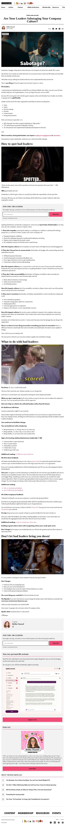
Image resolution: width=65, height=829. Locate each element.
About (57, 819)
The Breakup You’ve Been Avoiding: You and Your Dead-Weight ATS (28, 780)
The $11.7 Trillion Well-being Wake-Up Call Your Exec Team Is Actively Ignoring (31, 785)
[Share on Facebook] (53, 29)
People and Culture (32, 15)
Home (3, 7)
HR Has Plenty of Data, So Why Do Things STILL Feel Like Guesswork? (29, 789)
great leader (35, 461)
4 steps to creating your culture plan (26, 522)
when (21, 120)
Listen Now (32, 768)
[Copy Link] (63, 29)
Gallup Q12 (34, 507)
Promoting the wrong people (15, 794)
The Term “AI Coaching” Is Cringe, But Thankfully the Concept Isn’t (27, 799)
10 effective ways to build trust (24, 454)
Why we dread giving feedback (13, 488)
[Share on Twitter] (56, 29)
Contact (62, 819)
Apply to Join (32, 720)
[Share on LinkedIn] (59, 29)
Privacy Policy (4, 822)
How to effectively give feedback (13, 490)
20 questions (5, 509)
